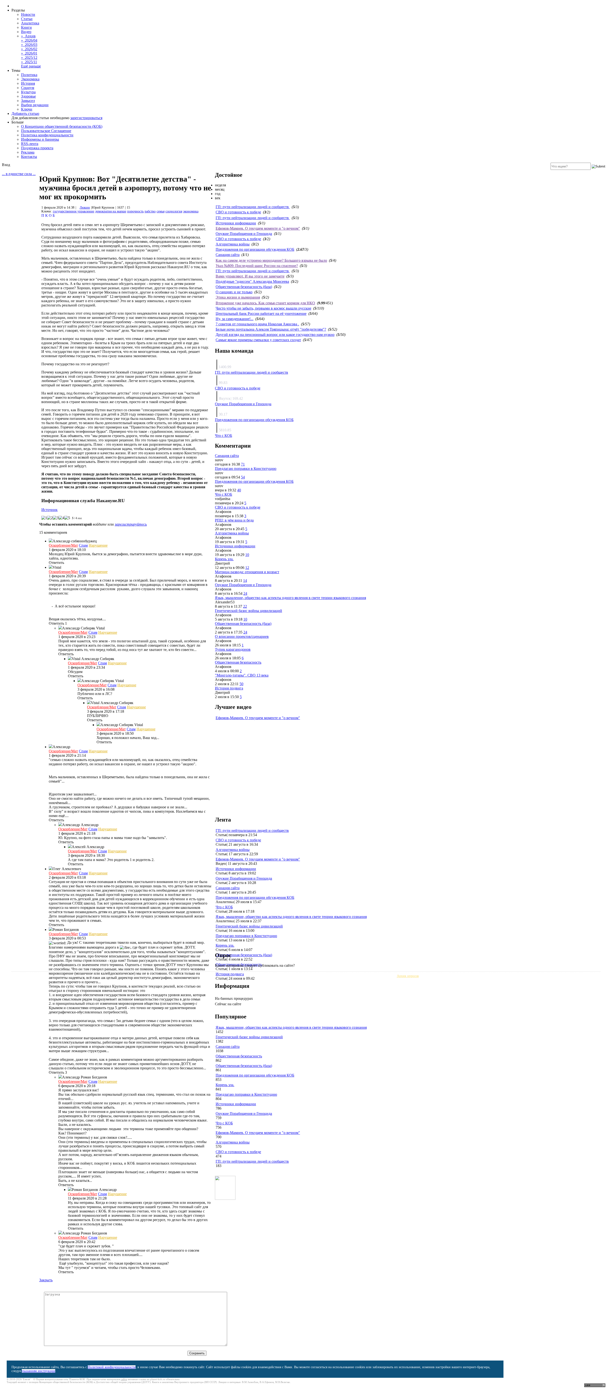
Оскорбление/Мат (63, 545)
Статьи (27, 19)
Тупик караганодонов (233, 649)
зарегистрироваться (86, 118)
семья (160, 211)
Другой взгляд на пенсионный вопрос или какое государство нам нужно (275, 335)
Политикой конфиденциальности (112, 1367)
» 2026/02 (29, 49)
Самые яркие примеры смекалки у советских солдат (258, 340)
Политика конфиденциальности (47, 135)
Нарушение (98, 545)
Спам (83, 545)
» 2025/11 (29, 62)
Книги (26, 27)
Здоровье (28, 96)
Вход (6, 165)
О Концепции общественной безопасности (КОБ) (61, 126)
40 (239, 490)
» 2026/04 (29, 40)
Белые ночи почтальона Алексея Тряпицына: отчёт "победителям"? (271, 329)
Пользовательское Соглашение (46, 131)
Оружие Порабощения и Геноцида (244, 234)
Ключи (26, 109)
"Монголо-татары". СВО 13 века (241, 675)
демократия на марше (110, 211)
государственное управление (73, 211)
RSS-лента (29, 144)
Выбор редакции (35, 105)
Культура (28, 92)
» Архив (28, 36)
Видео (26, 32)
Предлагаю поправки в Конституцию (245, 469)
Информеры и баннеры (40, 139)
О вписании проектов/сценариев (242, 636)
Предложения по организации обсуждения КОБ (255, 249)
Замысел (28, 101)
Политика (29, 75)
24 (245, 593)
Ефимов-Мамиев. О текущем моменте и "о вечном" (258, 228)
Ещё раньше (31, 66)
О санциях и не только (234, 292)
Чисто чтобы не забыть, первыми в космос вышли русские (263, 308)
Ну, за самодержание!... (234, 319)
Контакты (29, 157)
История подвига (229, 688)
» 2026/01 (29, 53)
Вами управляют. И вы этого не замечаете (250, 276)
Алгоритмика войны (233, 244)
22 (245, 606)
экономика (190, 211)
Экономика (30, 79)
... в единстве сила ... (19, 174)
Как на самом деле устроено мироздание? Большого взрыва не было (271, 260)
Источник (49, 510)
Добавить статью (25, 113)
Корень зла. (224, 559)
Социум (27, 88)
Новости (28, 14)
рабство (150, 211)
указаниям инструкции (38, 1371)
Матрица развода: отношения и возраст (247, 572)
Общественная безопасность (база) (244, 287)
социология (173, 211)
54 (243, 477)
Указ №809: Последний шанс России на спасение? (257, 266)
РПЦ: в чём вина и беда (234, 520)
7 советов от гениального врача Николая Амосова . (257, 324)
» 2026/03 (29, 45)
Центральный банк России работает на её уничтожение (261, 313)
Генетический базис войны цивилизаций (248, 611)
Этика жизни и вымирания (238, 297)
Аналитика (30, 23)
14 (245, 580)
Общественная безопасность (238, 662)
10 (247, 555)
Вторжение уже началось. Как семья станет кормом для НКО (265, 303)
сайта (124, 1379)
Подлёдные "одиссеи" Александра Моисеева (252, 281)
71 (243, 464)
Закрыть (46, 1280)
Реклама (27, 152)
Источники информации (236, 223)
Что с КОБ (223, 435)
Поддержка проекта (37, 148)
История (28, 83)
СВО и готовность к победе (238, 212)
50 (241, 684)
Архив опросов (408, 976)
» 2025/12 (29, 58)
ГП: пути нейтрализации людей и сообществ (253, 207)
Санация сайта (228, 255)
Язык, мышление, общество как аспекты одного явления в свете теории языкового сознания (290, 598)
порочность (135, 211)
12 (247, 568)
